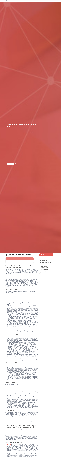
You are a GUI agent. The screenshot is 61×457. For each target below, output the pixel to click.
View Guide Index (10, 164)
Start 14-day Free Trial (20, 164)
